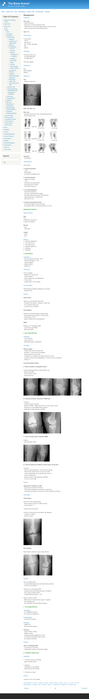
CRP (78, 682)
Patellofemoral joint (11, 113)
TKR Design (12, 79)
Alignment (11, 39)
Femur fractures (9, 121)
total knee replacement (28, 682)
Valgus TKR (12, 81)
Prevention (85, 688)
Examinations (7, 138)
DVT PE (12, 48)
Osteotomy (9, 111)
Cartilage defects (11, 98)
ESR (75, 682)
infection (35, 682)
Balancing (11, 45)
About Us (6, 147)
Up (55, 688)
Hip (6, 28)
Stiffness (12, 64)
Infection (47, 11)
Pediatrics (6, 129)
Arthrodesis (9, 33)
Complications (40, 11)
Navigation (11, 73)
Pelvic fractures (9, 117)
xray (67, 682)
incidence (46, 682)
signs (65, 682)
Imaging (6, 140)
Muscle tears (8, 125)
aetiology (56, 682)
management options (36, 684)
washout (49, 684)
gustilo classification (27, 684)
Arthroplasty (22, 11)
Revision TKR (11, 87)
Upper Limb (7, 24)
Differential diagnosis (9, 143)
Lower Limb (9, 11)
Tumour (6, 132)
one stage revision (56, 684)
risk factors (51, 682)
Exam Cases (7, 149)
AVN (8, 32)
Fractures (12, 50)
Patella (12, 62)
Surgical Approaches (9, 134)
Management (14, 54)
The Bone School (18, 3)
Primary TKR (30, 11)
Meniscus (9, 102)
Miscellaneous (10, 104)
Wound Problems (14, 68)
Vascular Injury (14, 66)
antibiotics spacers (72, 684)
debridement (44, 684)
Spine (5, 127)
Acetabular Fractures (10, 119)
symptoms (61, 682)
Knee (15, 11)
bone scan (71, 682)
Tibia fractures (9, 123)
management (41, 682)
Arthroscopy (10, 96)
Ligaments (9, 100)
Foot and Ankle (9, 115)
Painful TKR (13, 60)
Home (3, 11)
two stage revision (64, 684)
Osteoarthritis (10, 106)
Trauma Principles (8, 136)
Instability (12, 58)
